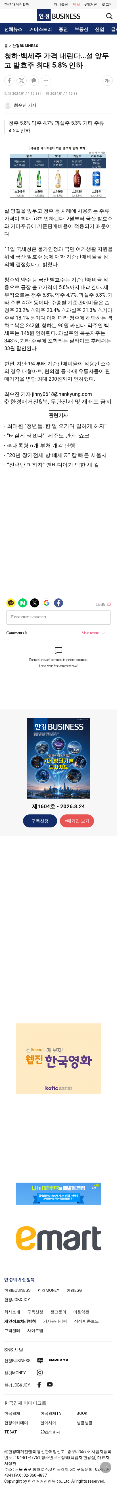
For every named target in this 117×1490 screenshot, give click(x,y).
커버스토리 (40, 29)
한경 (17, 1290)
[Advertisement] (58, 929)
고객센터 (12, 1330)
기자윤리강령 (55, 1321)
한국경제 (12, 1413)
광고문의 (58, 1312)
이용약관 (81, 1312)
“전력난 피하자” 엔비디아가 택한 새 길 (53, 465)
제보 (76, 4)
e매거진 (90, 4)
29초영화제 (50, 1432)
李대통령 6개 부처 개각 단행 (41, 445)
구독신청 (40, 820)
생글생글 (85, 1422)
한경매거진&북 (16, 4)
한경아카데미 (16, 1422)
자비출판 (61, 4)
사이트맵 (35, 1330)
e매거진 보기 (77, 820)
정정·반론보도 (86, 1321)
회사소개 (12, 1312)
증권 (63, 29)
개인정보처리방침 (20, 1321)
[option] (58, 1058)
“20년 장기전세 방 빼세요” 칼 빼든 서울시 (57, 455)
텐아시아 (48, 1422)
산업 (99, 29)
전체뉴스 (13, 29)
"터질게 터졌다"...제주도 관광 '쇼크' (49, 435)
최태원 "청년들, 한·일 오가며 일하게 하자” (56, 426)
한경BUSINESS (25, 46)
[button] (107, 4)
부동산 (81, 29)
